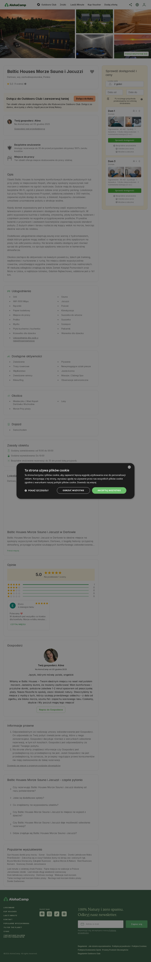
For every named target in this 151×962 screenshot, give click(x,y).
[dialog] (75, 481)
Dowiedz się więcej (86, 482)
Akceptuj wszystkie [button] (109, 490)
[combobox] (129, 467)
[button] (37, 490)
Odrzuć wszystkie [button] (73, 490)
